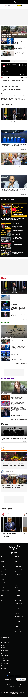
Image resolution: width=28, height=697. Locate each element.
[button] (25, 2)
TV (23, 77)
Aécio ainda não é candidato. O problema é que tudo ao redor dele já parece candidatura (11, 535)
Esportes (5, 322)
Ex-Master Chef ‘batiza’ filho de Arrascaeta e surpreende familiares (13, 336)
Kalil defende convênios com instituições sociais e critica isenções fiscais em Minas (14, 190)
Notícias (5, 278)
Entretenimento (8, 378)
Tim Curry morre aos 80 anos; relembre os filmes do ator (17, 414)
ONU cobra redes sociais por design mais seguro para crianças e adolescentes (18, 303)
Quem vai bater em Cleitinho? (9, 122)
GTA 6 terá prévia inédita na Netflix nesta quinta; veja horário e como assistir (18, 403)
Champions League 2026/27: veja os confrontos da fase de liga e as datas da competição (18, 353)
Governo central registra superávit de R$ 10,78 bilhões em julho (18, 297)
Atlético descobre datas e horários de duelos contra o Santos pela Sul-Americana (18, 342)
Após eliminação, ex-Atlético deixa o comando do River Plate (18, 358)
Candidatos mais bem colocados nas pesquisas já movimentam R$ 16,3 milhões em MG (14, 145)
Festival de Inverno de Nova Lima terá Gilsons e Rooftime (18, 398)
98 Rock (23, 61)
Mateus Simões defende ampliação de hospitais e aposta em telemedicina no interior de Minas (14, 167)
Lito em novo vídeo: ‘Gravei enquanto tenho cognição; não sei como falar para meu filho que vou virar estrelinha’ (18, 409)
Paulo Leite (7, 513)
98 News (14, 61)
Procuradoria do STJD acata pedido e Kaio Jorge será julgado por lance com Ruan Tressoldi (18, 347)
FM (26, 77)
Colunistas (7, 509)
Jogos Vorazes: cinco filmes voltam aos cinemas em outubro (12, 392)
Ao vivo (8, 5)
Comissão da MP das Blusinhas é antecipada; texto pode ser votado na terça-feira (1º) (18, 314)
